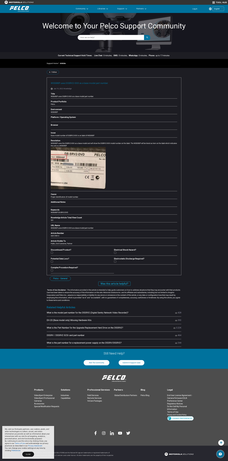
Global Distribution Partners (125, 395)
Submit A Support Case (131, 363)
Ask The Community (96, 363)
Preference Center (175, 401)
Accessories (39, 404)
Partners (140, 9)
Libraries (101, 9)
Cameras (38, 401)
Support (120, 9)
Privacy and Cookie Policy (176, 415)
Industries (65, 395)
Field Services (93, 395)
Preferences (15, 450)
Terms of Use (20, 443)
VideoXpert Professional (44, 398)
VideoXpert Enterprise (43, 395)
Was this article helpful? (114, 283)
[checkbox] (52, 252)
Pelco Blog (145, 395)
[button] (180, 418)
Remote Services (94, 398)
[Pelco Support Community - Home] (19, 9)
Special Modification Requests (46, 406)
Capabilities (65, 398)
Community (81, 9)
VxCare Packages (94, 401)
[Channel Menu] (220, 454)
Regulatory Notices (175, 404)
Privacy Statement (35, 446)
